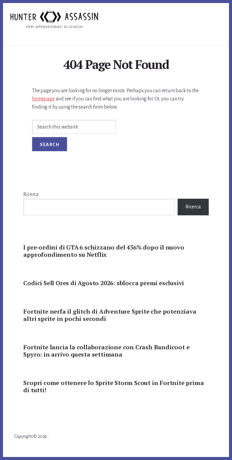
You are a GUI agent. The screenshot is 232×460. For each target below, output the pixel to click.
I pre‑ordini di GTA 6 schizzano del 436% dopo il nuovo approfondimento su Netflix (103, 251)
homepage (43, 99)
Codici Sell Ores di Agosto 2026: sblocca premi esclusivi (103, 283)
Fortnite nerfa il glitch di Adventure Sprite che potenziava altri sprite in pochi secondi (109, 315)
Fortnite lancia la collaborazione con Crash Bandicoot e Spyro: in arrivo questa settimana (106, 350)
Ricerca (31, 194)
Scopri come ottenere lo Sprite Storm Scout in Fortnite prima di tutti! (113, 386)
